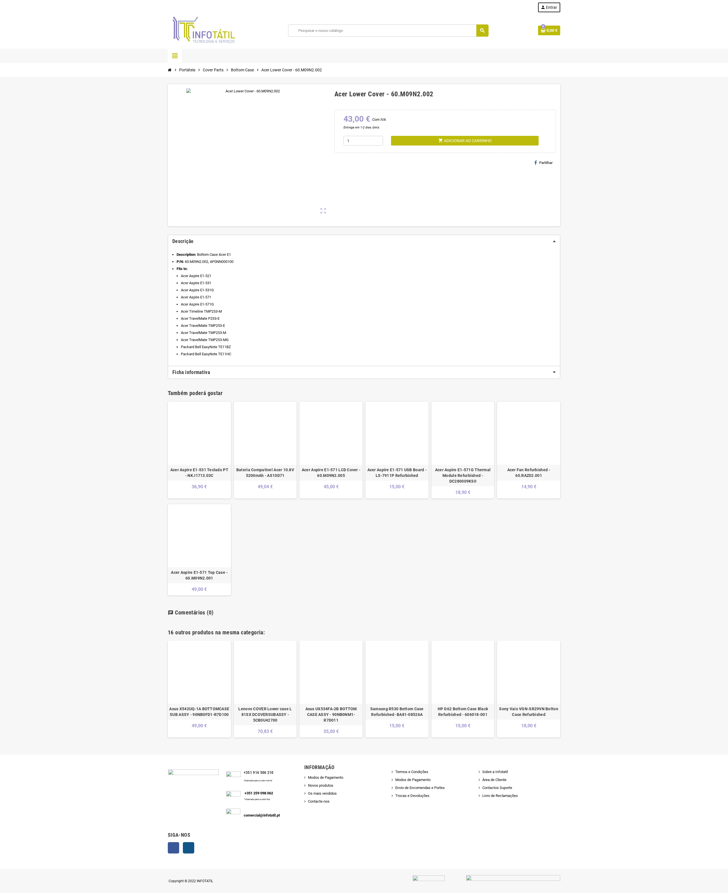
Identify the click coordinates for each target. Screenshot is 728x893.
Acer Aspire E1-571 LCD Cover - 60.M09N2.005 (331, 473)
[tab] (364, 241)
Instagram (188, 847)
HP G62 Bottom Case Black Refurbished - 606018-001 (463, 712)
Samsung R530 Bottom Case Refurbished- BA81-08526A (397, 712)
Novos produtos (320, 785)
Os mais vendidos (322, 793)
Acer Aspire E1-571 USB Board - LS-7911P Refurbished (397, 473)
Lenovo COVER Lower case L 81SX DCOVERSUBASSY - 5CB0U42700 (265, 714)
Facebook (173, 847)
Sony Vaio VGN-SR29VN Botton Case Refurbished (528, 712)
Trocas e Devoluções (412, 796)
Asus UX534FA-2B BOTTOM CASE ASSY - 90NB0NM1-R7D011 (331, 714)
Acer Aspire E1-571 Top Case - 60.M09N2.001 (199, 575)
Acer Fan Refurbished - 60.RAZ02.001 (528, 473)
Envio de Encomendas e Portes (420, 788)
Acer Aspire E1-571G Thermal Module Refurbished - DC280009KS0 (463, 475)
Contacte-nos (319, 801)
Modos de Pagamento (325, 777)
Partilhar (546, 163)
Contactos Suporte (497, 788)
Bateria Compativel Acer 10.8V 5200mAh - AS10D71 (265, 473)
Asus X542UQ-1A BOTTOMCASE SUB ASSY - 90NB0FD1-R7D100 (199, 712)
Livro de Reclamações (500, 796)
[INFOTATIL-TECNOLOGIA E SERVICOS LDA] (203, 30)
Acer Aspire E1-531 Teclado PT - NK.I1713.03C (199, 473)
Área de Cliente (494, 780)
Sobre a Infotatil (495, 772)
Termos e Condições (411, 772)
